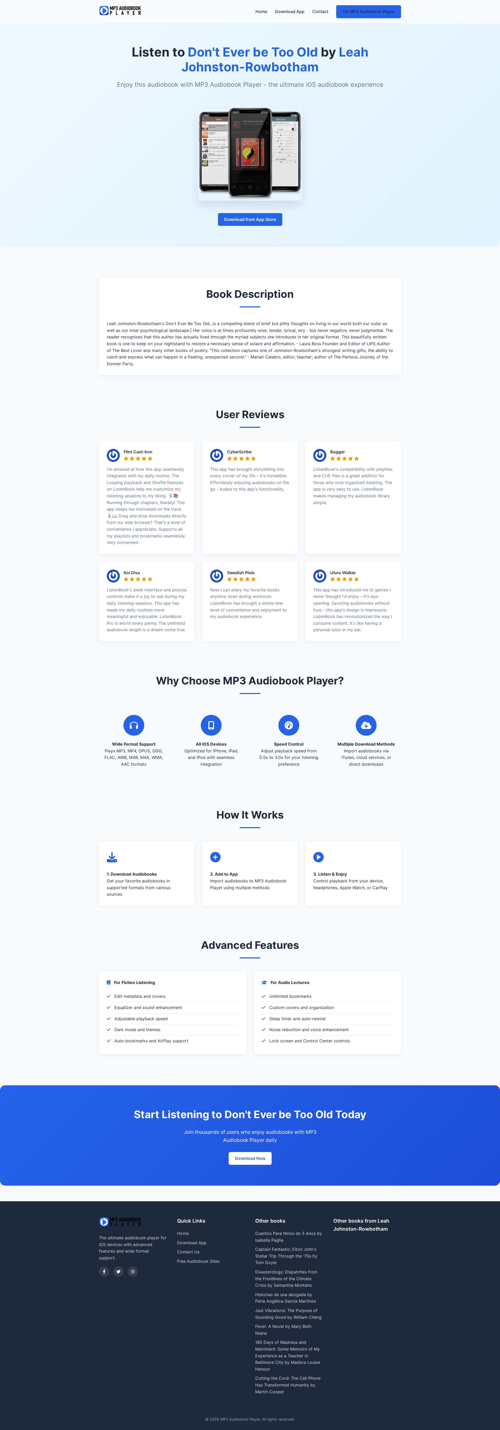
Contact (320, 11)
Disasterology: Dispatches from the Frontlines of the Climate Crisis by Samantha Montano (286, 1278)
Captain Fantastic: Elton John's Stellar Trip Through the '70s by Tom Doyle (286, 1256)
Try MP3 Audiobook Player (368, 11)
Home (261, 11)
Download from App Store (250, 219)
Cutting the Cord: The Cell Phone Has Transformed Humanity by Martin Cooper (288, 1385)
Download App (289, 11)
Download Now (250, 1158)
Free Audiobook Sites (198, 1261)
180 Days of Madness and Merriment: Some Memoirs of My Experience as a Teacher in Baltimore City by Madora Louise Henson (287, 1355)
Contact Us (188, 1251)
